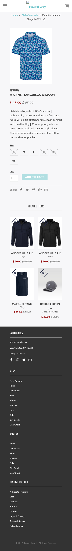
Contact (13, 501)
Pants (12, 395)
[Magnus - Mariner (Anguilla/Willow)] (31, 56)
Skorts (13, 453)
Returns (13, 506)
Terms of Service (18, 521)
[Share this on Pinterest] (33, 190)
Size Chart (15, 424)
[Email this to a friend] (45, 190)
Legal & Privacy (17, 516)
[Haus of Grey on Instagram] (18, 360)
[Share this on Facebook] (20, 190)
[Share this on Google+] (39, 190)
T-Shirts (13, 405)
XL (43, 152)
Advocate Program (19, 491)
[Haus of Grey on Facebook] (12, 360)
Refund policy (16, 526)
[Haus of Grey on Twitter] (24, 360)
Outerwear (15, 390)
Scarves (13, 458)
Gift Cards (15, 420)
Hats (12, 410)
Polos (12, 385)
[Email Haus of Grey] (30, 360)
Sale (12, 415)
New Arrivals (16, 381)
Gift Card (14, 468)
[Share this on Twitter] (27, 190)
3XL (14, 161)
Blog (12, 496)
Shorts (13, 400)
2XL (54, 152)
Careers (13, 511)
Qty (12, 171)
